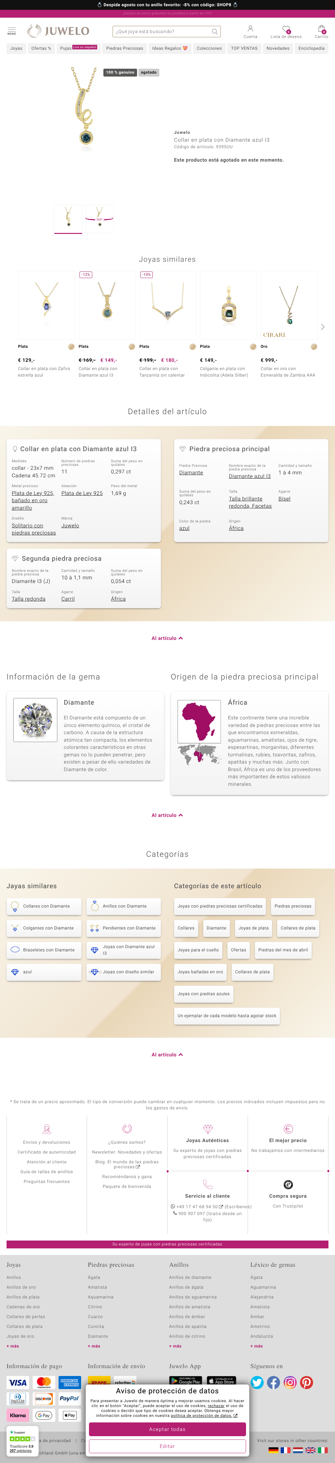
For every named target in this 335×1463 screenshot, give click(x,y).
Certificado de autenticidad (47, 1152)
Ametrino (260, 1327)
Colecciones (209, 48)
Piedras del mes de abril (283, 950)
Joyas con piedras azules (204, 994)
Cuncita (96, 1327)
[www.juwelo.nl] (298, 1450)
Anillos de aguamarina (193, 1297)
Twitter (257, 1382)
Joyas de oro (20, 1336)
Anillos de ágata (186, 1287)
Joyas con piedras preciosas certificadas (220, 906)
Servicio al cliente (207, 1196)
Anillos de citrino (187, 1336)
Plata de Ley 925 (82, 493)
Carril (68, 599)
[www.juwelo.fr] (286, 1450)
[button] (11, 31)
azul (184, 528)
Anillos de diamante (190, 1278)
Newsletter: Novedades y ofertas (127, 1152)
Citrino (95, 1307)
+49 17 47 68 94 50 (197, 1207)
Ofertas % (41, 48)
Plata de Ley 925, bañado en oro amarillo (33, 500)
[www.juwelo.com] (310, 1450)
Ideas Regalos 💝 (170, 48)
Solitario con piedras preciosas (34, 529)
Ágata (94, 1278)
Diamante (191, 473)
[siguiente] (322, 327)
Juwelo (70, 526)
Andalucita (262, 1336)
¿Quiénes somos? (127, 1142)
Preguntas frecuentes (47, 1182)
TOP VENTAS (244, 48)
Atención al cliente (47, 1162)
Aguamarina (263, 1287)
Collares (186, 928)
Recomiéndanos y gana (127, 1177)
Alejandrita (262, 1297)
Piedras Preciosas (124, 48)
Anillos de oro (21, 1287)
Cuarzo (95, 1317)
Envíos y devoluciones (47, 1142)
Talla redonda (28, 599)
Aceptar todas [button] (167, 1429)
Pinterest (306, 1382)
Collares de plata (298, 928)
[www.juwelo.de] (273, 1450)
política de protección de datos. (201, 1416)
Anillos (14, 1278)
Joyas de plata (253, 928)
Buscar (215, 31)
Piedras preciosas (292, 906)
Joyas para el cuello (198, 950)
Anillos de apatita (188, 1327)
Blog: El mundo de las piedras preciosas (127, 1164)
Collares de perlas (26, 1317)
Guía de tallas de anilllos (46, 1172)
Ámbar (258, 1317)
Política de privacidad (48, 1441)
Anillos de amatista (189, 1307)
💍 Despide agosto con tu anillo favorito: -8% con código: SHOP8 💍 (167, 5)
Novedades (278, 48)
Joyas (16, 48)
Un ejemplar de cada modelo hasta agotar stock (227, 1016)
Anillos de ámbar (187, 1317)
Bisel (284, 499)
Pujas (78, 48)
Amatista (97, 1287)
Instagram (290, 1382)
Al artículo (164, 638)
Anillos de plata (23, 1297)
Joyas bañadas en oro (200, 972)
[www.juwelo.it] (323, 1450)
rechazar (216, 1406)
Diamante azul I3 (250, 476)
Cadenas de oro (23, 1307)
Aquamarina (101, 1297)
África (236, 528)
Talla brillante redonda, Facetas (250, 502)
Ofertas (238, 950)
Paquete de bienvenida (127, 1187)
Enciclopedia (312, 48)
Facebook (273, 1382)
